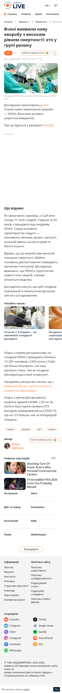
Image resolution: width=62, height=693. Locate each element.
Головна (8, 21)
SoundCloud (46, 638)
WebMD (48, 125)
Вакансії (9, 572)
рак (39, 429)
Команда (9, 590)
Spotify (42, 631)
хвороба (26, 429)
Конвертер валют (14, 599)
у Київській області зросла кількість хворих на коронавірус (29, 386)
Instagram (15, 638)
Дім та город (12, 507)
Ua (46, 5)
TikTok (42, 619)
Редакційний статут (38, 584)
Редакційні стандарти (37, 592)
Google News (46, 625)
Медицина (41, 21)
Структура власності (16, 585)
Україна (12, 14)
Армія (38, 14)
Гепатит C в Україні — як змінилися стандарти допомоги (20, 335)
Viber (13, 631)
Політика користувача (38, 569)
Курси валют (11, 595)
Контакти (9, 576)
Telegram (15, 625)
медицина (54, 429)
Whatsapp (15, 650)
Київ (34, 520)
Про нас (9, 567)
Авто (34, 493)
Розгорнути (31, 549)
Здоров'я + (24, 21)
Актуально (11, 493)
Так (56, 689)
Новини (26, 14)
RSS (41, 644)
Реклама (9, 581)
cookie (26, 689)
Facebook (15, 644)
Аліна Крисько (17, 446)
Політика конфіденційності (41, 577)
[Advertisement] (31, 168)
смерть (10, 429)
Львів (7, 534)
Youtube (14, 619)
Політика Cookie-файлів (41, 600)
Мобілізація (38, 534)
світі (46, 105)
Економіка (52, 14)
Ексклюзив (11, 520)
